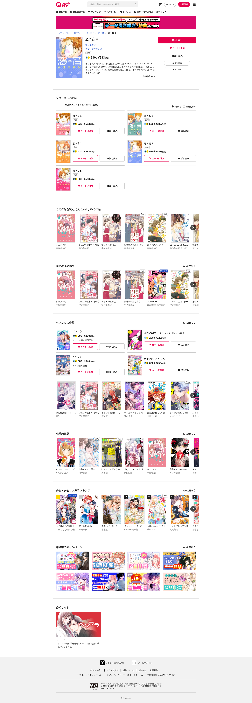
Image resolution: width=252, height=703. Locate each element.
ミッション (112, 11)
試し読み (178, 56)
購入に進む (177, 40)
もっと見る (188, 266)
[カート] (160, 4)
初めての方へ (96, 670)
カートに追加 (178, 48)
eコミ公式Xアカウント (114, 663)
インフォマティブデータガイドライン (122, 675)
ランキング (96, 11)
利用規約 (154, 670)
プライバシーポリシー (89, 675)
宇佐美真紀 (90, 45)
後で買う (178, 70)
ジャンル (127, 11)
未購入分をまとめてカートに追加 (82, 105)
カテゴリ (160, 11)
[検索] (135, 4)
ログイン (170, 4)
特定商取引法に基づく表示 (161, 675)
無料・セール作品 (145, 11)
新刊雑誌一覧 (79, 11)
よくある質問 (112, 670)
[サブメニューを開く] (194, 4)
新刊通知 (178, 63)
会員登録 (184, 4)
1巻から (177, 106)
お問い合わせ (128, 670)
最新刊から (191, 106)
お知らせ (142, 670)
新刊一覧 (63, 11)
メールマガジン (145, 663)
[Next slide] (193, 228)
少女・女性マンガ (93, 49)
